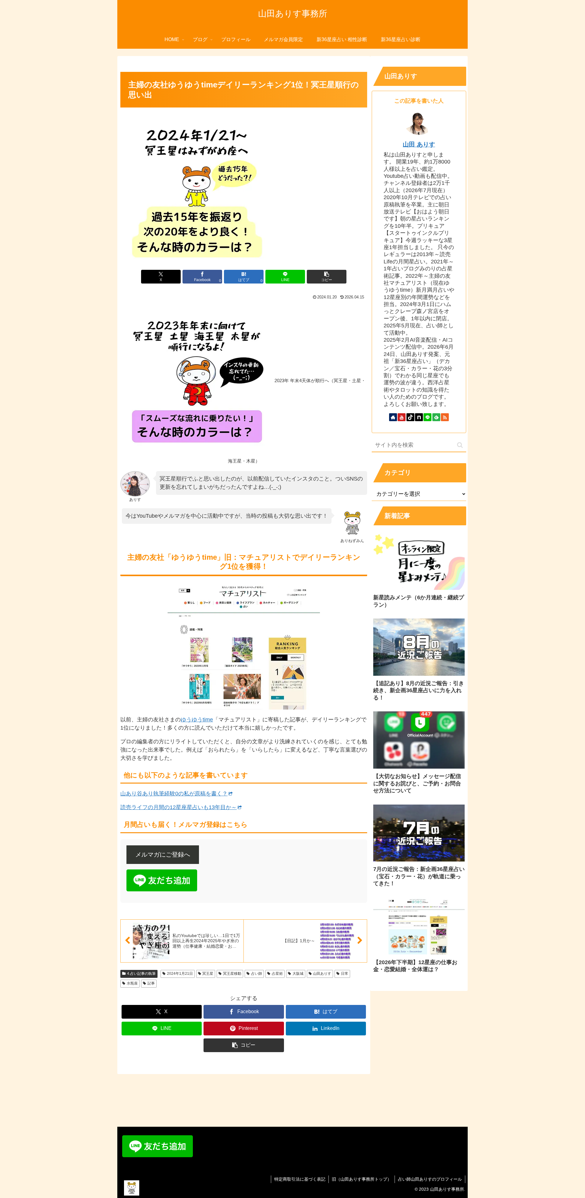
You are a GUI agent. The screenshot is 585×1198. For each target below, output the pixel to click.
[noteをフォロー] (419, 417)
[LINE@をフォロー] (427, 417)
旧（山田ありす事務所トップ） (362, 1179)
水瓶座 (132, 983)
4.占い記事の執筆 (141, 973)
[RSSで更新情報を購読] (445, 417)
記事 (151, 983)
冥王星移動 (232, 973)
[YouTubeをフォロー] (402, 417)
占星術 (277, 973)
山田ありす (322, 973)
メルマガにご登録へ (162, 854)
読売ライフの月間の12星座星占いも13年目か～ (178, 807)
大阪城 (297, 973)
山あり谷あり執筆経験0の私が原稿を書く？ (174, 794)
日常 (344, 973)
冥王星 (207, 973)
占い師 (256, 973)
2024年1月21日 (180, 973)
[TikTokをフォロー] (410, 417)
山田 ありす (419, 144)
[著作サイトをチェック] (393, 417)
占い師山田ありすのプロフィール (430, 1179)
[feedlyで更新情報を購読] (436, 417)
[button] (326, 277)
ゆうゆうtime (197, 720)
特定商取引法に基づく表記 (299, 1179)
